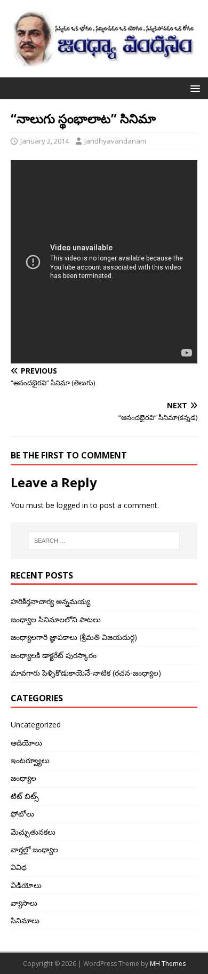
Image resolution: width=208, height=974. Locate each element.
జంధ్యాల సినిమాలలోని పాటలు (56, 619)
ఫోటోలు (22, 814)
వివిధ (19, 867)
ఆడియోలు (26, 743)
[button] (193, 88)
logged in (72, 505)
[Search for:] (104, 541)
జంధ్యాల (23, 778)
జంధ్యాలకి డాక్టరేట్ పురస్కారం (54, 655)
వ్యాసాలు (24, 903)
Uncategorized (36, 724)
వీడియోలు (26, 885)
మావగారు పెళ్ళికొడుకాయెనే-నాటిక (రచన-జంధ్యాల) (86, 673)
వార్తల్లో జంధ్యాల (34, 849)
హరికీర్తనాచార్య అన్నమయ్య (50, 601)
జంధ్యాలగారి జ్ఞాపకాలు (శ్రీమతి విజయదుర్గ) (74, 637)
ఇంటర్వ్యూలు (30, 760)
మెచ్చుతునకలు (33, 832)
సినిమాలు (25, 920)
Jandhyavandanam (115, 141)
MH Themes (168, 963)
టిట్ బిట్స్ (25, 796)
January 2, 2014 (44, 141)
